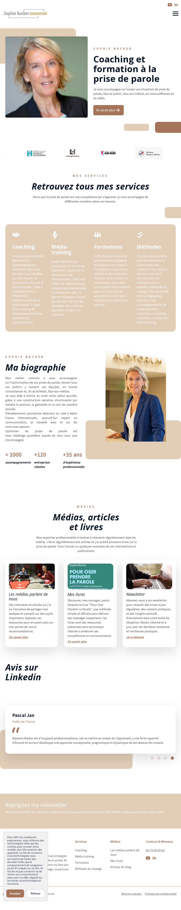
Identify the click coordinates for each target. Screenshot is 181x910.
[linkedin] (176, 5)
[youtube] (170, 5)
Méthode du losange (88, 882)
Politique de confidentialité (161, 907)
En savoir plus (18, 637)
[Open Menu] (175, 13)
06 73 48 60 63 (155, 863)
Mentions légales (131, 907)
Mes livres (116, 874)
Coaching (81, 863)
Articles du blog (120, 880)
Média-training (84, 869)
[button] (152, 771)
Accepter (15, 893)
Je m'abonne (135, 637)
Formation (82, 876)
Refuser (35, 893)
